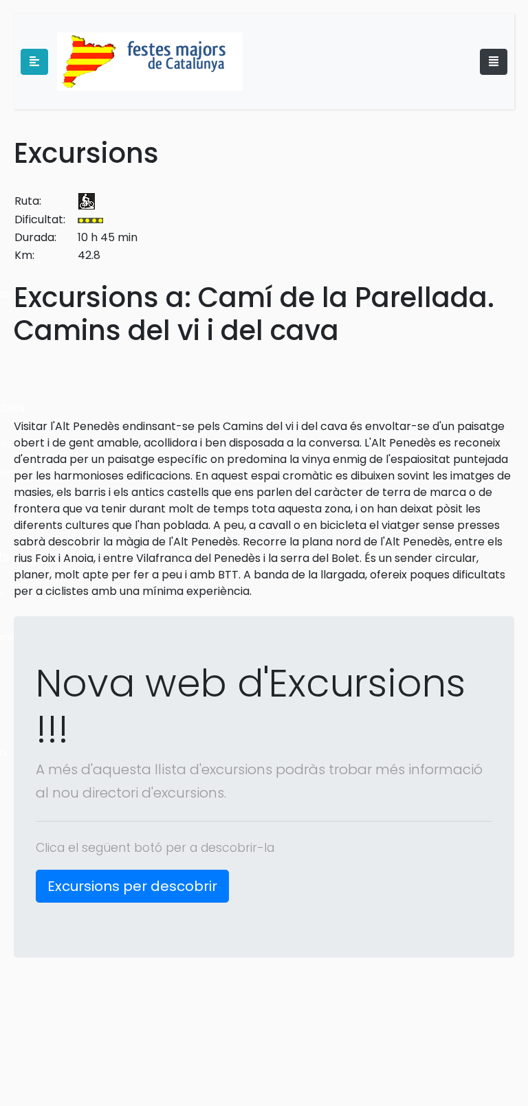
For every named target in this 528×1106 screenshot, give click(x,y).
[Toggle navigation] (493, 62)
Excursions (86, 153)
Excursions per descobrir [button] (132, 886)
